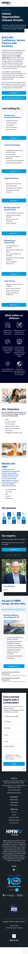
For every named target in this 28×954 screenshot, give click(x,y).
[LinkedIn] (14, 870)
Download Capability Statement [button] (13, 98)
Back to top (14, 940)
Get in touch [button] (13, 93)
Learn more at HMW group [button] (13, 555)
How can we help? (9, 746)
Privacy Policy (15, 757)
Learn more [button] (13, 138)
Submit (14, 764)
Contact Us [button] (13, 549)
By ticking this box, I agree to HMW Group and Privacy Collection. (13, 756)
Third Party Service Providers (14, 928)
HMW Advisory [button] (13, 666)
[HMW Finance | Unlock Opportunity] (7, 3)
